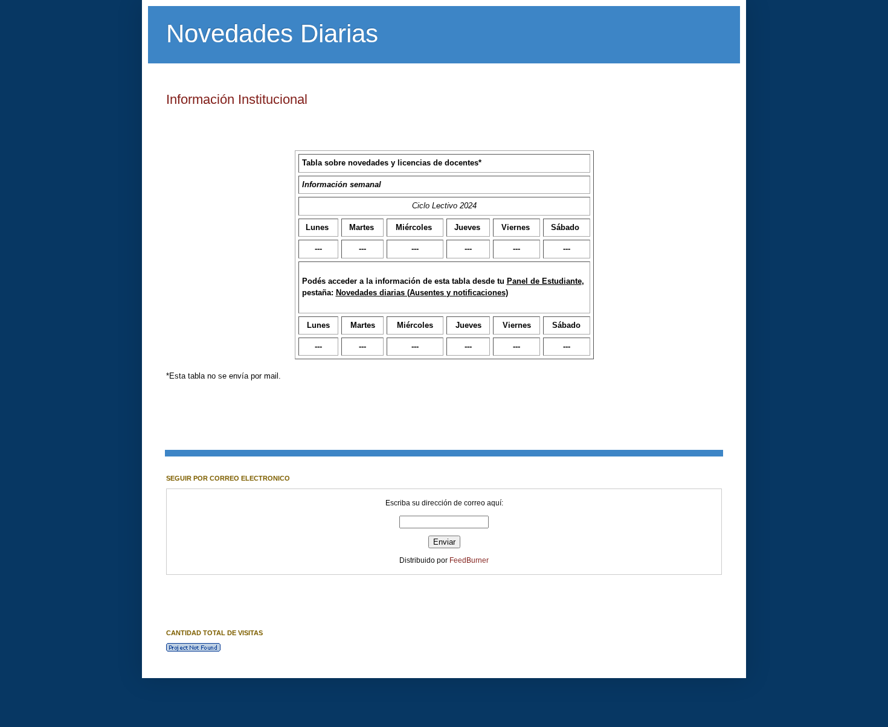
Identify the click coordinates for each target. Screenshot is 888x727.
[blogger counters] (193, 649)
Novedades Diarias (272, 33)
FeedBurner (469, 560)
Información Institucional (236, 99)
